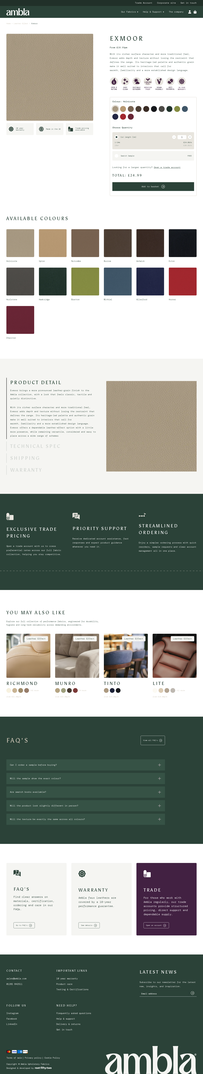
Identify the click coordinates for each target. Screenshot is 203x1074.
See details (86, 925)
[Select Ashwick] (146, 109)
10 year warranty (67, 978)
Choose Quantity (122, 127)
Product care (64, 984)
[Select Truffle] (20, 690)
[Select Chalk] (155, 690)
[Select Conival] (75, 690)
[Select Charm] (63, 690)
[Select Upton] (123, 109)
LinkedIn (11, 1024)
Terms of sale (14, 1057)
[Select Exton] (154, 109)
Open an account (154, 925)
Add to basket (150, 186)
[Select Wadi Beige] (106, 690)
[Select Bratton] (177, 109)
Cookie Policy (52, 1057)
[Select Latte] (26, 690)
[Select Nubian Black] (118, 690)
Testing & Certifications (72, 989)
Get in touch (189, 2)
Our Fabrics (128, 11)
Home (8, 23)
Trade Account (143, 2)
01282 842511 (14, 984)
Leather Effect (21, 23)
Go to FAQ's (21, 925)
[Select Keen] (57, 690)
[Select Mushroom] (14, 690)
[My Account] (189, 12)
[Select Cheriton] (131, 117)
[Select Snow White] (8, 690)
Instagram (12, 1013)
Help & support (65, 1018)
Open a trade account (167, 167)
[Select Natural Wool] (161, 690)
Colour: (123, 101)
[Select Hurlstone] (162, 109)
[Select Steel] (172, 690)
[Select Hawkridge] (169, 109)
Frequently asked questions (73, 1013)
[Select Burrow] (138, 109)
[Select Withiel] (185, 109)
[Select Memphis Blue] (112, 690)
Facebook (11, 1018)
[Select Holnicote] (115, 109)
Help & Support (152, 11)
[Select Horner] (123, 117)
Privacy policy (33, 1057)
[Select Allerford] (115, 117)
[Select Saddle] (69, 690)
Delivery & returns (68, 1024)
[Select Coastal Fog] (167, 690)
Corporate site (166, 2)
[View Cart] (195, 12)
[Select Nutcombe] (131, 109)
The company (176, 11)
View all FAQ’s (150, 740)
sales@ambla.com (16, 978)
